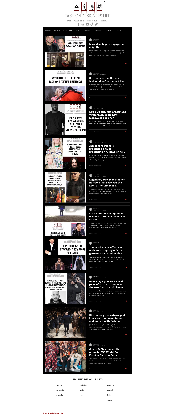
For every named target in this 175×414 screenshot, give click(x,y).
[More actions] (127, 40)
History (78, 30)
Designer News (67, 30)
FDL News (48, 30)
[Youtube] (87, 24)
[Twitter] (96, 24)
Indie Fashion (98, 30)
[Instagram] (83, 24)
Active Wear (87, 30)
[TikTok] (92, 24)
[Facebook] (78, 24)
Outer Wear (109, 30)
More (117, 30)
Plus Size (57, 30)
